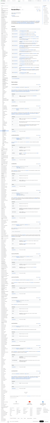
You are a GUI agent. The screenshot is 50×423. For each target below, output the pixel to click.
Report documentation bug (46, 410)
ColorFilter (27, 53)
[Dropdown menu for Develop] (21, 1)
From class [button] (15, 78)
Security (11, 411)
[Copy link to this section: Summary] (15, 26)
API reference (3, 3)
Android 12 (31, 414)
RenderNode (27, 125)
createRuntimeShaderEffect (23, 67)
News (10, 413)
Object (15, 13)
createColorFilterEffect (22, 53)
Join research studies (45, 412)
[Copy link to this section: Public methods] (18, 82)
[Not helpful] (39, 7)
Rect (17, 109)
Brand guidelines (16, 421)
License (13, 421)
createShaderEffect (22, 72)
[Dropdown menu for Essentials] (10, 1)
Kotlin (37, 10)
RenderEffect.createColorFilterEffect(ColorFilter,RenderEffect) (21, 91)
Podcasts (11, 415)
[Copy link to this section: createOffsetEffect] (18, 297)
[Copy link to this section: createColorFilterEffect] (19, 253)
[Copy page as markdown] (22, 9)
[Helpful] (38, 7)
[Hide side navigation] (8, 421)
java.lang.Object (13, 15)
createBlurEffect (21, 45)
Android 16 (31, 410)
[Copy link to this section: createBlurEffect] (17, 163)
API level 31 (39, 84)
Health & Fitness (18, 411)
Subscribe (41, 421)
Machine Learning (19, 410)
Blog (10, 414)
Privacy (17, 413)
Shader (26, 72)
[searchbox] (4, 5)
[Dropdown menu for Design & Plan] (16, 1)
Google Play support (45, 411)
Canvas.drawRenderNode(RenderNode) (22, 22)
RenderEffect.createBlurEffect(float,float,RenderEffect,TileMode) (28, 90)
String (34, 67)
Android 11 (31, 415)
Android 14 (31, 412)
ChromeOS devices (25, 411)
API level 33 (39, 345)
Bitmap (26, 87)
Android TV (24, 413)
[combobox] (31, 0)
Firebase (25, 418)
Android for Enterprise (12, 410)
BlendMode (26, 39)
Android (18, 418)
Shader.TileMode (21, 46)
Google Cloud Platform (29, 418)
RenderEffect (32, 22)
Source (10, 412)
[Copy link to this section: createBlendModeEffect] (19, 135)
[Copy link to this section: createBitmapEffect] (18, 84)
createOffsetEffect (21, 63)
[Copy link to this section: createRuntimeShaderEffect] (21, 345)
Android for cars (25, 412)
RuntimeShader (29, 67)
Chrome (21, 418)
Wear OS (24, 410)
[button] (4, 7)
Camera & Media (18, 412)
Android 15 (31, 411)
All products (35, 418)
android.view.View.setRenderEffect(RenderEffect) (27, 23)
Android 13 (31, 413)
